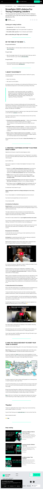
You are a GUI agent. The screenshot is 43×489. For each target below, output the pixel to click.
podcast (15, 112)
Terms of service (33, 479)
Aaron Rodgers (10, 49)
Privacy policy (7, 482)
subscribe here (21, 412)
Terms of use (14, 482)
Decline (18, 486)
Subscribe (37, 1)
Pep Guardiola (25, 56)
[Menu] (2, 1)
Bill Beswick (21, 64)
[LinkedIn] (31, 482)
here (26, 34)
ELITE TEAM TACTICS (8, 6)
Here (6, 395)
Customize (12, 486)
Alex (8, 418)
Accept (5, 486)
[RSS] (33, 482)
